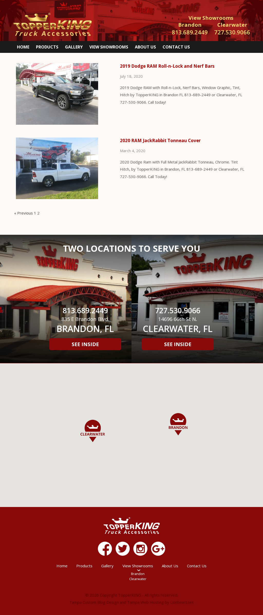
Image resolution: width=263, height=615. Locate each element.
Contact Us (176, 47)
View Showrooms (108, 47)
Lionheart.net (182, 602)
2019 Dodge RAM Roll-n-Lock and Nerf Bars (167, 66)
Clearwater (137, 579)
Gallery (74, 47)
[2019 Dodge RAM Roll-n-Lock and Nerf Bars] (61, 123)
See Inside (85, 344)
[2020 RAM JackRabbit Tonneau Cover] (61, 198)
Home (23, 47)
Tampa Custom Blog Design (94, 602)
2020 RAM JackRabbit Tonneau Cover (160, 140)
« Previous (23, 213)
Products (47, 47)
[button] (178, 424)
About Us (145, 47)
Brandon (138, 573)
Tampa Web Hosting (145, 602)
